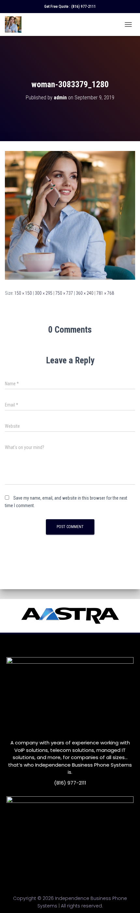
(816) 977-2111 (83, 6)
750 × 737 (64, 293)
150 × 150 (23, 293)
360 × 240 (84, 293)
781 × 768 (105, 293)
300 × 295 (43, 293)
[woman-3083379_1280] (70, 215)
